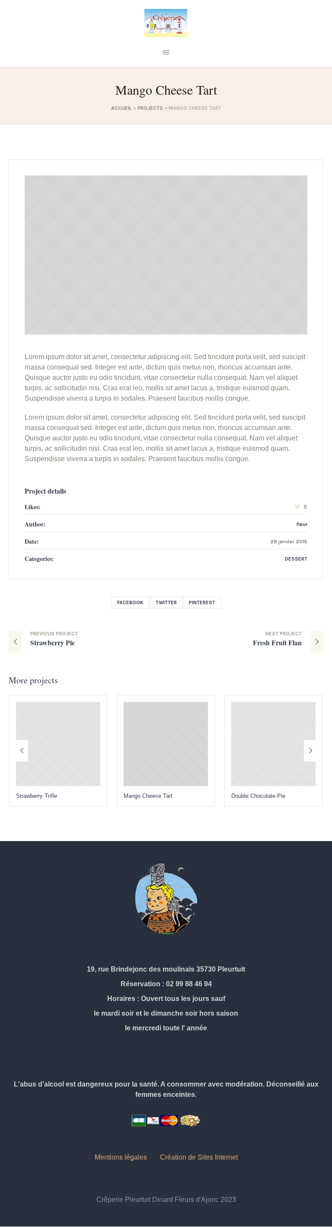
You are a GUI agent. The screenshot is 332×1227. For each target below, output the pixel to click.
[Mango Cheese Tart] (166, 254)
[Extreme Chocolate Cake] (275, 744)
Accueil (121, 108)
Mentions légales (121, 1157)
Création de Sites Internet (199, 1157)
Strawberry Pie (52, 642)
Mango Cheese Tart (42, 796)
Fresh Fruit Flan (277, 642)
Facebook (130, 602)
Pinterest (202, 602)
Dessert (296, 559)
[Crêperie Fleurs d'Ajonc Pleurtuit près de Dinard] (166, 23)
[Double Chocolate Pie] (168, 744)
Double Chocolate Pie (153, 796)
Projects (150, 108)
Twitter (166, 602)
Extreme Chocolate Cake (264, 796)
